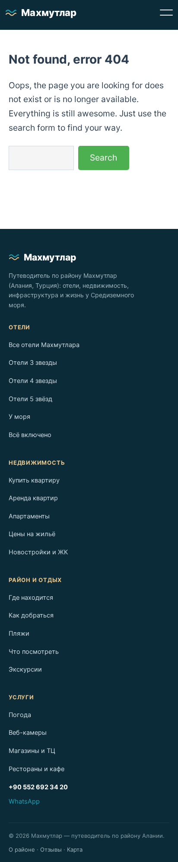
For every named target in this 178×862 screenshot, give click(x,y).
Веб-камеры (28, 733)
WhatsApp (24, 801)
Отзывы (51, 849)
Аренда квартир (33, 498)
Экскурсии (25, 669)
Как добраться (31, 615)
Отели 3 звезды (33, 363)
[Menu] (166, 12)
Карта (75, 849)
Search (103, 157)
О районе (22, 849)
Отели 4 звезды (33, 381)
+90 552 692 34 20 (38, 787)
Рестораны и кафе (36, 769)
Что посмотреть (34, 652)
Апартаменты (29, 516)
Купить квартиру (34, 480)
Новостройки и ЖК (38, 552)
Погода (20, 715)
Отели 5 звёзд (30, 399)
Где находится (31, 597)
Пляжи (19, 633)
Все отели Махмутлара (44, 345)
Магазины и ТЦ (32, 751)
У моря (19, 417)
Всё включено (30, 435)
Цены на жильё (32, 534)
